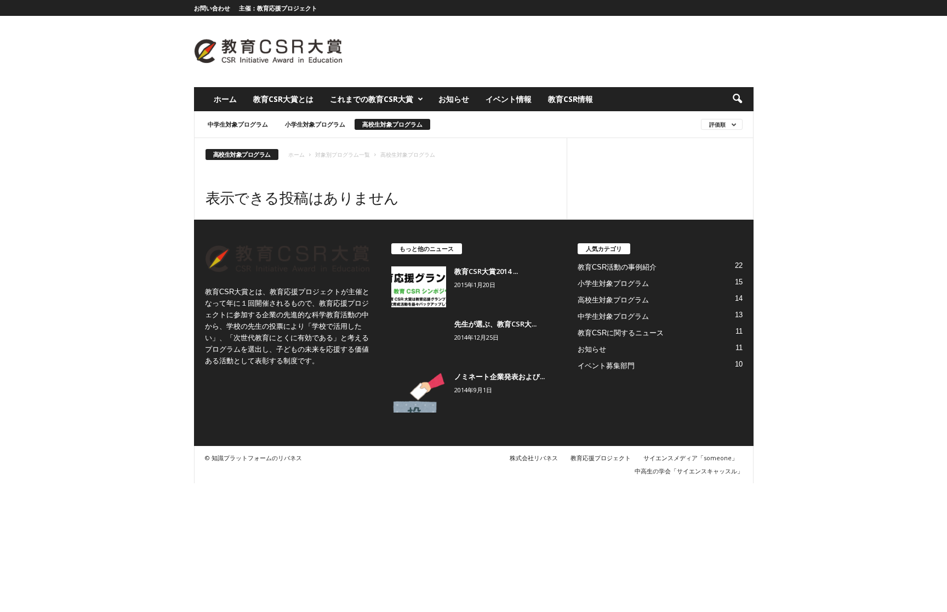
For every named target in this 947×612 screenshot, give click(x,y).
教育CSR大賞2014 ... (486, 271)
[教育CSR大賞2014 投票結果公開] (418, 286)
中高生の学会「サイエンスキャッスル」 (689, 471)
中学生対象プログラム (238, 124)
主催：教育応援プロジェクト (278, 8)
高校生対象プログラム (392, 124)
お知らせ (453, 99)
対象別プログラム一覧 (342, 154)
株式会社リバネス (534, 458)
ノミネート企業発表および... (499, 376)
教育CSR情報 (570, 99)
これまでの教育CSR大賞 (371, 99)
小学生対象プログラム (315, 124)
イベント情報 (509, 99)
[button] (737, 99)
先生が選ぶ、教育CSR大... (495, 324)
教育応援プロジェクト (601, 458)
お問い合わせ (212, 8)
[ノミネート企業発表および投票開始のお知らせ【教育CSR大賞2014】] (418, 392)
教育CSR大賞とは (283, 99)
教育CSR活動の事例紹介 (617, 267)
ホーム (225, 99)
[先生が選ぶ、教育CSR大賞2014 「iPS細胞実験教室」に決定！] (418, 339)
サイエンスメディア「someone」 (690, 458)
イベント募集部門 (606, 366)
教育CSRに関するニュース (621, 333)
